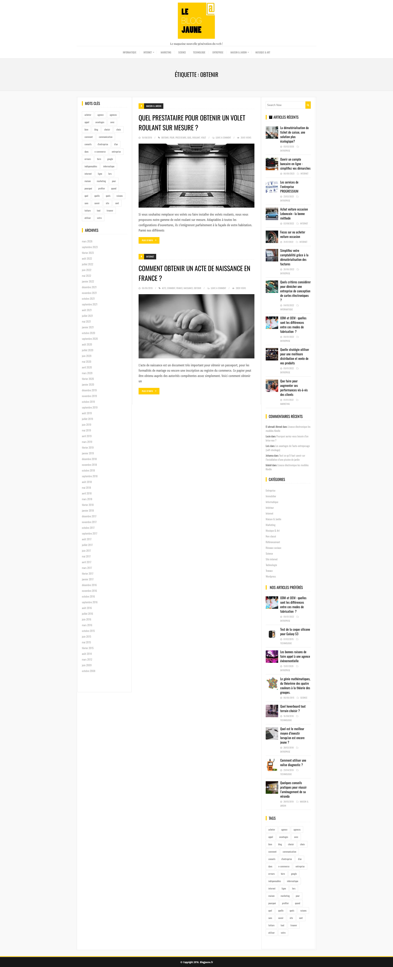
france (179, 288)
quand (113, 188)
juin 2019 (86, 424)
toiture (88, 210)
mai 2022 (86, 276)
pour (114, 181)
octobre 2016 (88, 596)
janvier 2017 (88, 579)
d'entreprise (103, 144)
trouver (110, 210)
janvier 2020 (88, 384)
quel (86, 195)
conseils (88, 144)
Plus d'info (147, 240)
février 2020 (88, 379)
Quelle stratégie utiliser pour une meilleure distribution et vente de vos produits (294, 356)
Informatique (129, 52)
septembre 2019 (90, 407)
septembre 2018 (89, 476)
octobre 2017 (88, 528)
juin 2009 (87, 665)
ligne (100, 173)
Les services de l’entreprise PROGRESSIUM (289, 187)
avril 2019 (87, 436)
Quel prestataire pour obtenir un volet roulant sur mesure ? (192, 122)
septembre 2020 (90, 339)
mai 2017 (86, 556)
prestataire (180, 137)
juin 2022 (86, 270)
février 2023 (88, 253)
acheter (88, 114)
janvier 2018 (88, 510)
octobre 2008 (88, 671)
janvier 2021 (88, 327)
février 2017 (87, 573)
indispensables (91, 166)
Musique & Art (262, 52)
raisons (119, 195)
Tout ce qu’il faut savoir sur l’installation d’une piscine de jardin (285, 457)
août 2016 (87, 608)
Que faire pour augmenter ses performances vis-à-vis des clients (294, 387)
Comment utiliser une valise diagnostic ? (293, 762)
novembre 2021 (89, 293)
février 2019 (88, 447)
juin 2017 (86, 550)
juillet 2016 (87, 613)
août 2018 (87, 482)
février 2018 (88, 505)
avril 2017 (86, 562)
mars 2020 (87, 373)
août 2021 (87, 310)
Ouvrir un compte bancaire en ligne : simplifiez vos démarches (295, 164)
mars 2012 (87, 659)
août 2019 (87, 413)
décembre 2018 (89, 459)
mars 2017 (87, 568)
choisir (107, 129)
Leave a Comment (223, 137)
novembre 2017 (89, 522)
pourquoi (88, 188)
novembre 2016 (89, 591)
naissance (188, 288)
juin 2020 (86, 356)
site (107, 203)
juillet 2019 (87, 419)
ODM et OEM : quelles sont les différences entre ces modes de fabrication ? (293, 324)
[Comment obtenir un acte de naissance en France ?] (196, 326)
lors (110, 173)
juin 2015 (86, 636)
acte (164, 288)
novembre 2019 (89, 396)
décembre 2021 (89, 287)
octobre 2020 (88, 333)
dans (86, 151)
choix (118, 129)
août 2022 (87, 258)
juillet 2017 (87, 545)
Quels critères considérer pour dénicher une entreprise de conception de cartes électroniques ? (295, 290)
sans (86, 203)
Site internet (272, 559)
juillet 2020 (87, 350)
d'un (116, 144)
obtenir (165, 137)
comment (89, 136)
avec (112, 122)
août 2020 (87, 344)
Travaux (269, 570)
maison (88, 181)
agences (113, 114)
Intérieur (270, 507)
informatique (108, 166)
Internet (147, 52)
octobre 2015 (88, 631)
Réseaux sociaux (273, 548)
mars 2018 (87, 499)
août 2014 (87, 654)
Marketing (166, 52)
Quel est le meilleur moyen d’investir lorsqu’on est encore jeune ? (292, 735)
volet (203, 137)
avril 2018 (86, 493)
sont (117, 203)
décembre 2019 (89, 390)
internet (88, 173)
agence (100, 114)
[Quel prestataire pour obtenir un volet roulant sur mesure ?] (196, 176)
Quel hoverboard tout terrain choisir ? (293, 708)
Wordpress (271, 576)
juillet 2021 (87, 316)
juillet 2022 (87, 264)
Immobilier (271, 496)
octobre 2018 (88, 470)
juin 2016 (86, 619)
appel (87, 122)
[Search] (308, 105)
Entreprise (217, 52)
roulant (196, 137)
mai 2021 (86, 321)
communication (105, 136)
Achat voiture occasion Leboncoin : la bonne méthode (294, 214)
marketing (101, 181)
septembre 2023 (90, 247)
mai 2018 (86, 487)
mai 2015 (86, 642)
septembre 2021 (89, 304)
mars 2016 (87, 625)
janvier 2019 (88, 453)
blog (96, 129)
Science (182, 52)
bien (86, 129)
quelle (97, 195)
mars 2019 (87, 442)
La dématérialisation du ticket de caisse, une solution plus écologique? (294, 134)
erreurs (88, 159)
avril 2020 (87, 367)
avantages (99, 122)
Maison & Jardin (238, 52)
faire (99, 159)
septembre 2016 (90, 602)
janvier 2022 (88, 281)
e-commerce (100, 151)
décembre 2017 (89, 516)
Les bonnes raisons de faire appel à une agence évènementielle (295, 656)
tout (99, 210)
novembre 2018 (89, 465)
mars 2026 (87, 241)
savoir (97, 203)
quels (108, 195)
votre (99, 218)
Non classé (271, 536)
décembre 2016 (89, 585)
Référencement (273, 542)
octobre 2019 (88, 402)
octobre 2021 (88, 298)
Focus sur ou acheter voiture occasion (292, 234)
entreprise (116, 151)
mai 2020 (86, 361)
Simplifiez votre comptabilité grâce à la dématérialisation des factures (294, 257)
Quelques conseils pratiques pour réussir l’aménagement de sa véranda (293, 789)
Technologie (199, 52)
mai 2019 (86, 430)
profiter (101, 188)
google (110, 159)
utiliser (88, 218)
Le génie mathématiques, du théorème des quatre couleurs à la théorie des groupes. (295, 685)
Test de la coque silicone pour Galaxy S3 (295, 631)
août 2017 (86, 539)
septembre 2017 (89, 533)
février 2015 (88, 648)
